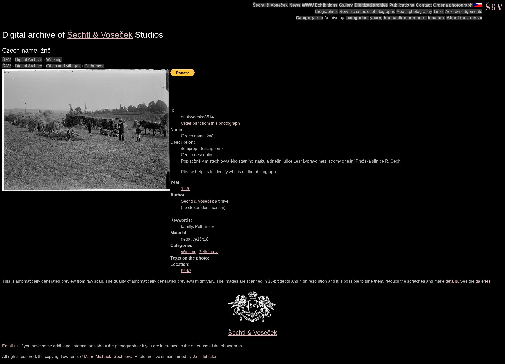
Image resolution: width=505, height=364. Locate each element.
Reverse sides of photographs (367, 11)
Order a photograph (453, 5)
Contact (424, 5)
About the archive (464, 18)
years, (376, 18)
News (294, 5)
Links (439, 11)
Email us (10, 346)
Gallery (346, 5)
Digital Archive (28, 59)
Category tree (309, 18)
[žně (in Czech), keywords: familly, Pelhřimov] (86, 130)
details (452, 281)
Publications (401, 5)
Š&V (6, 59)
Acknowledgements (463, 11)
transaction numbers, (405, 18)
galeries (483, 281)
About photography (414, 11)
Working (54, 59)
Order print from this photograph (210, 123)
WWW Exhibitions (319, 5)
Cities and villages (63, 66)
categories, (357, 18)
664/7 (186, 270)
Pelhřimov (93, 66)
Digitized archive (371, 5)
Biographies (326, 11)
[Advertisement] (266, 90)
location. (436, 18)
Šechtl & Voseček (270, 5)
